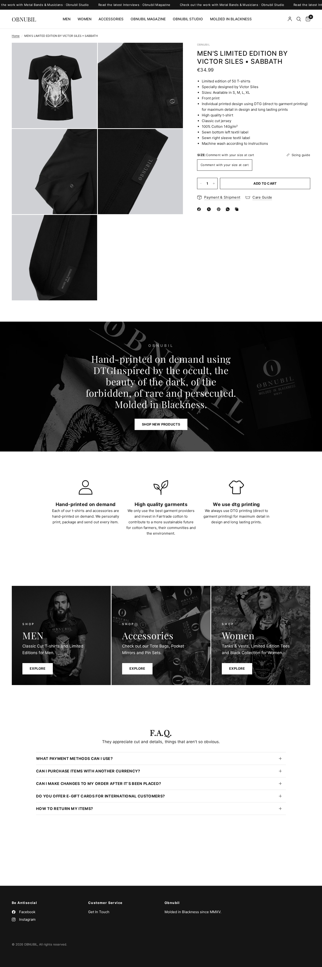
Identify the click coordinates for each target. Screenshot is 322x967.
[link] (137, 668)
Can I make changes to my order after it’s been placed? (98, 783)
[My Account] (289, 19)
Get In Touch (98, 912)
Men (66, 19)
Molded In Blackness (231, 19)
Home (16, 36)
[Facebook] (200, 209)
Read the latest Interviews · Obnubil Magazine (114, 4)
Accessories (111, 19)
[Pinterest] (220, 209)
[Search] (298, 19)
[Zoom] (87, 52)
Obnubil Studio (188, 19)
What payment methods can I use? (74, 758)
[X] (210, 209)
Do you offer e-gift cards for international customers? (100, 796)
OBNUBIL (24, 19)
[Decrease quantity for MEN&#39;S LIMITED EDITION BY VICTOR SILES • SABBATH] (200, 183)
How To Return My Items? (64, 808)
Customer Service (105, 902)
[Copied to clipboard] (237, 209)
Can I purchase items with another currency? (88, 771)
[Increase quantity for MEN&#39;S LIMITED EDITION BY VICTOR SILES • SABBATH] (213, 183)
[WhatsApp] (228, 209)
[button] (161, 424)
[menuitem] (66, 19)
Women (84, 19)
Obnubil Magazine (148, 19)
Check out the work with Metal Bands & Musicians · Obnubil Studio (212, 4)
